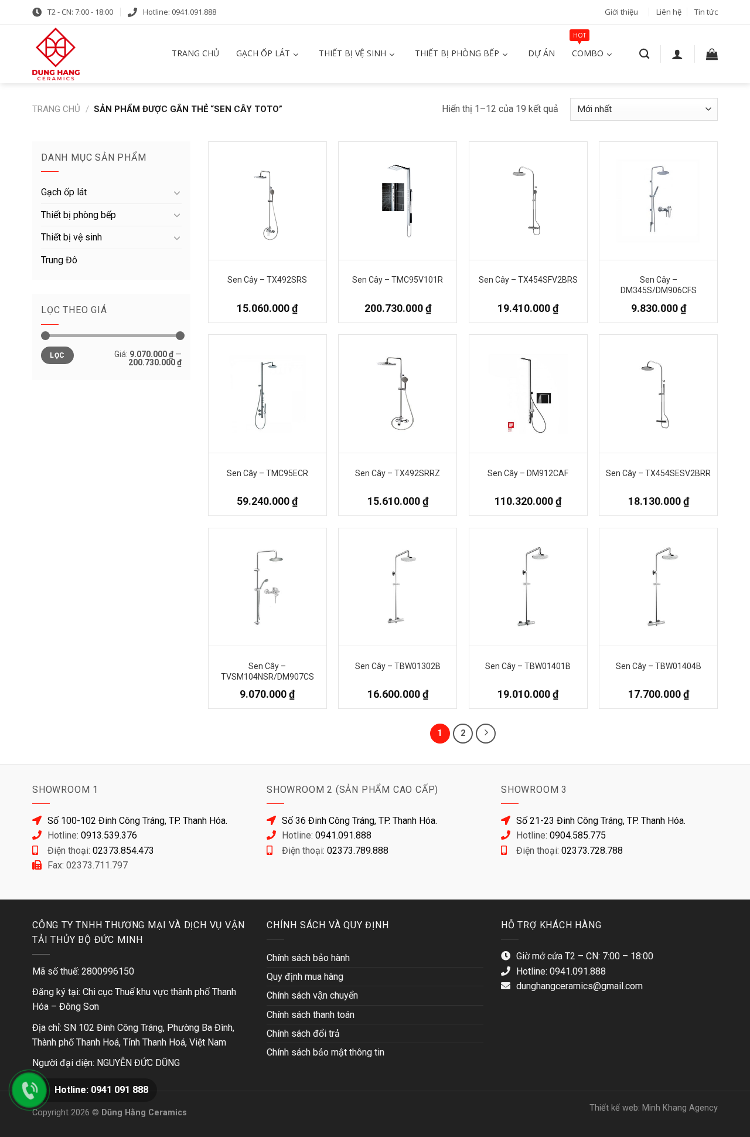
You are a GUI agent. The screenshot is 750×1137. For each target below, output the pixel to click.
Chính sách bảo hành (308, 957)
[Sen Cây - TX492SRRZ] (397, 394)
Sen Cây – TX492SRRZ (397, 473)
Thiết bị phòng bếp (78, 214)
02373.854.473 (123, 850)
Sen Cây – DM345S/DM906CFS (659, 284)
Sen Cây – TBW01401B (528, 666)
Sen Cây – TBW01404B (658, 666)
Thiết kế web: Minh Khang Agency (653, 1108)
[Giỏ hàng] (712, 54)
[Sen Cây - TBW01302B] (397, 587)
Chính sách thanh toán (310, 1014)
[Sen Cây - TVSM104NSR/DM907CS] (267, 587)
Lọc (57, 355)
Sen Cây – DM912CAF (528, 473)
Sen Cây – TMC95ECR (267, 473)
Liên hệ (668, 11)
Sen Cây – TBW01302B (398, 666)
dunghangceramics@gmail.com (579, 986)
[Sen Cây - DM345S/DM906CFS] (658, 201)
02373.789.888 (357, 850)
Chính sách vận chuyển (312, 995)
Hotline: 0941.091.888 (179, 11)
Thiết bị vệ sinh (71, 237)
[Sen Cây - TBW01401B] (528, 587)
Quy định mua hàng (305, 976)
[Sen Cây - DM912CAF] (528, 394)
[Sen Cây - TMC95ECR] (267, 394)
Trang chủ (56, 109)
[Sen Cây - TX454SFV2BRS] (528, 201)
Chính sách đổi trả (303, 1033)
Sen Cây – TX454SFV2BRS (528, 279)
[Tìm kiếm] (644, 54)
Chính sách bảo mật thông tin (325, 1052)
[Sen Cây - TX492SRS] (267, 201)
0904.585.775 (578, 835)
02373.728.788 (592, 850)
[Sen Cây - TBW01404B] (658, 587)
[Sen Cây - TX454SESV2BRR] (658, 394)
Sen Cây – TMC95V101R (397, 279)
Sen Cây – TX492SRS (267, 279)
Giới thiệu (621, 11)
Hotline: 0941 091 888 (101, 1089)
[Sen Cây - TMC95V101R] (397, 201)
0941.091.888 (343, 835)
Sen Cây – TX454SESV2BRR (658, 473)
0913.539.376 (109, 835)
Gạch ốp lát (64, 192)
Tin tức (706, 11)
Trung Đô (59, 260)
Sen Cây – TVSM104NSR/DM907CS (267, 670)
